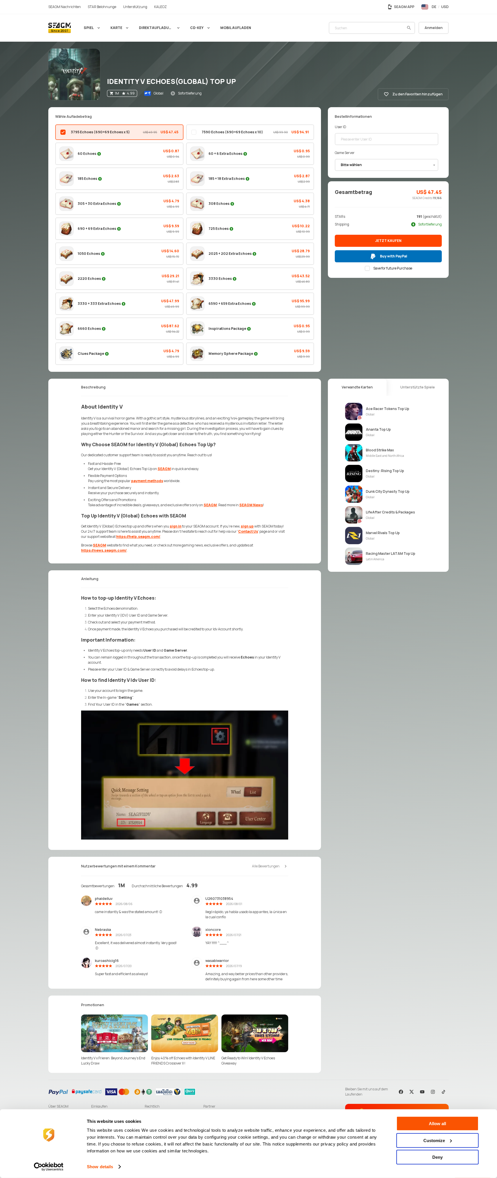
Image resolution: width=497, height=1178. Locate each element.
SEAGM (164, 468)
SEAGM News (251, 505)
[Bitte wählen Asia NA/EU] (386, 165)
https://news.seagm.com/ (104, 550)
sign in (175, 526)
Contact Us (248, 531)
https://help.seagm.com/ (138, 536)
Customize (434, 1140)
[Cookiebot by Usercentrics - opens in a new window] (49, 1166)
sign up (247, 526)
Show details (100, 1166)
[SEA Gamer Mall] (59, 28)
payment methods (147, 480)
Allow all (437, 1123)
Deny (437, 1157)
